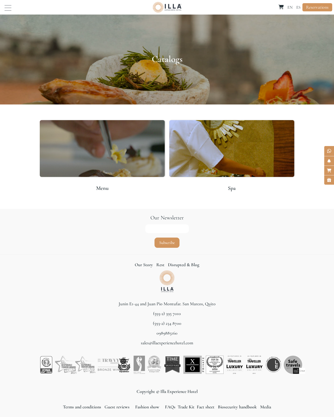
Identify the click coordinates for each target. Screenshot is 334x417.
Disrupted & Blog (183, 265)
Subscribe (167, 242)
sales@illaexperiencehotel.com (167, 343)
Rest (161, 265)
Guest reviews (117, 407)
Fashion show (147, 407)
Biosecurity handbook (237, 407)
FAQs (170, 407)
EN (290, 7)
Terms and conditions (82, 407)
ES (298, 7)
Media (265, 407)
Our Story (144, 265)
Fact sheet (205, 407)
